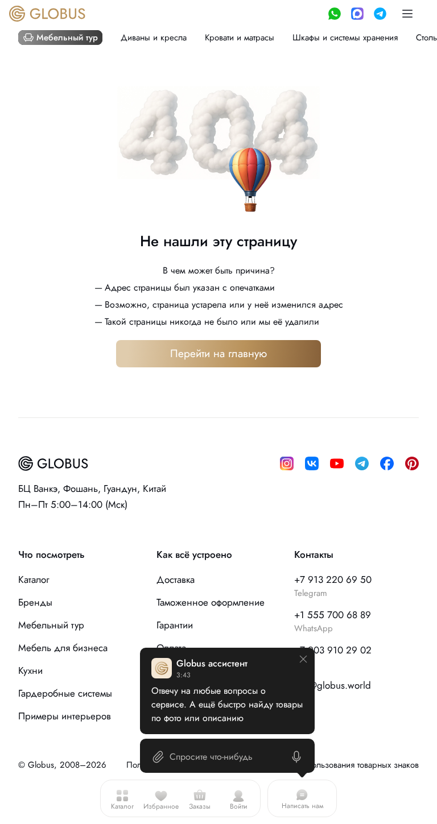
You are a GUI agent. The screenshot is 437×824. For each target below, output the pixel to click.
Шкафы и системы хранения (345, 37)
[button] (407, 13)
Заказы (200, 806)
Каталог (122, 806)
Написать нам (302, 805)
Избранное (161, 806)
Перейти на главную (218, 353)
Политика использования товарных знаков (340, 765)
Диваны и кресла (154, 37)
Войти (239, 806)
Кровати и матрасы (239, 37)
